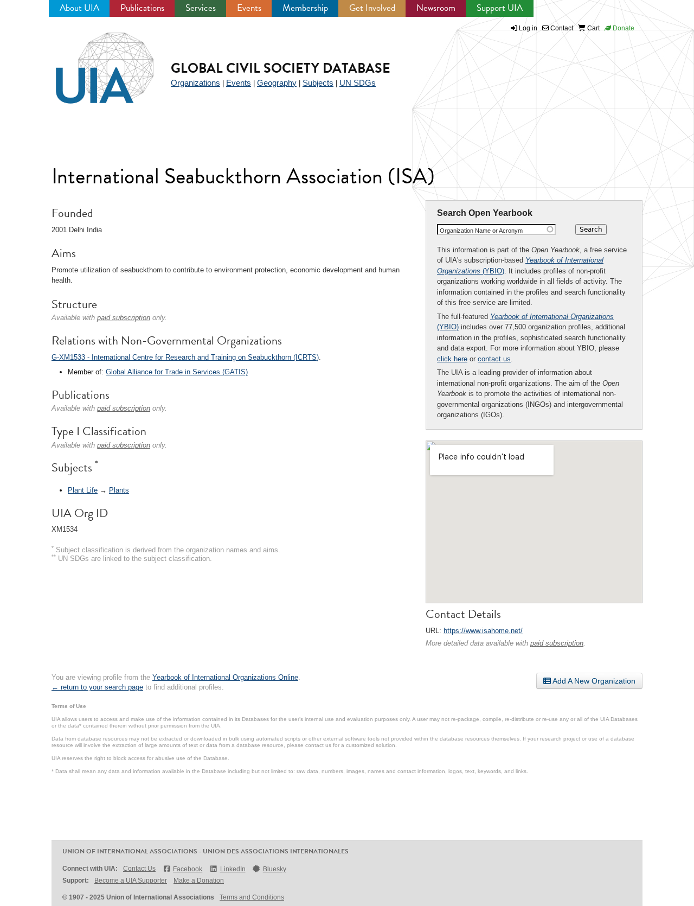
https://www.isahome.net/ (483, 631)
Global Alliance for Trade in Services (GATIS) (177, 372)
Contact (561, 28)
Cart (593, 28)
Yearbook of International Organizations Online (225, 677)
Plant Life (83, 490)
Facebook (187, 869)
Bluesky (274, 869)
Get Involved (372, 8)
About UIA (79, 8)
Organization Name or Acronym (481, 230)
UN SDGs (357, 82)
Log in (528, 28)
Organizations (195, 82)
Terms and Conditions (252, 897)
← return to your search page (97, 687)
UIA (92, 62)
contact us (494, 359)
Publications (142, 8)
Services (200, 8)
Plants (119, 490)
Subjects (318, 82)
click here (452, 359)
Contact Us (139, 868)
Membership (305, 8)
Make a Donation (199, 880)
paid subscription (556, 643)
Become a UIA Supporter (130, 880)
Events (249, 8)
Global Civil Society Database (280, 68)
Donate (622, 28)
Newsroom (435, 8)
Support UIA (500, 8)
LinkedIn (232, 869)
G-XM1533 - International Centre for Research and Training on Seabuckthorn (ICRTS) (185, 357)
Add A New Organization (593, 681)
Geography (277, 82)
